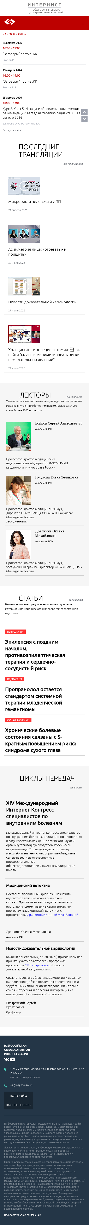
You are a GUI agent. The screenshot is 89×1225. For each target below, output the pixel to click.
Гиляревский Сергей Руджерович (21, 1005)
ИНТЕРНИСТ (44, 5)
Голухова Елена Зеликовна (56, 477)
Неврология (15, 631)
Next (84, 119)
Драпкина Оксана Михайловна (49, 533)
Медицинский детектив (28, 885)
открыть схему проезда (25, 1077)
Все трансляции (12, 130)
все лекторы (74, 396)
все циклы (76, 787)
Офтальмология (18, 720)
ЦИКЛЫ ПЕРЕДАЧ (51, 781)
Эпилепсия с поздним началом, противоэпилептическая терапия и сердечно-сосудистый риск (35, 655)
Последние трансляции (51, 154)
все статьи (76, 600)
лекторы (51, 395)
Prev (84, 112)
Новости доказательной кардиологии (40, 948)
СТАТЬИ (51, 598)
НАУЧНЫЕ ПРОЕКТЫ (18, 1104)
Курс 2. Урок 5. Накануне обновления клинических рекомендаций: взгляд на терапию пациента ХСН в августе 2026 (42, 113)
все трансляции (73, 164)
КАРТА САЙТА (18, 1095)
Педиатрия (14, 679)
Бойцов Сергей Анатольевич (58, 423)
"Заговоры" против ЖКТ (21, 54)
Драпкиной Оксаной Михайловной (52, 914)
